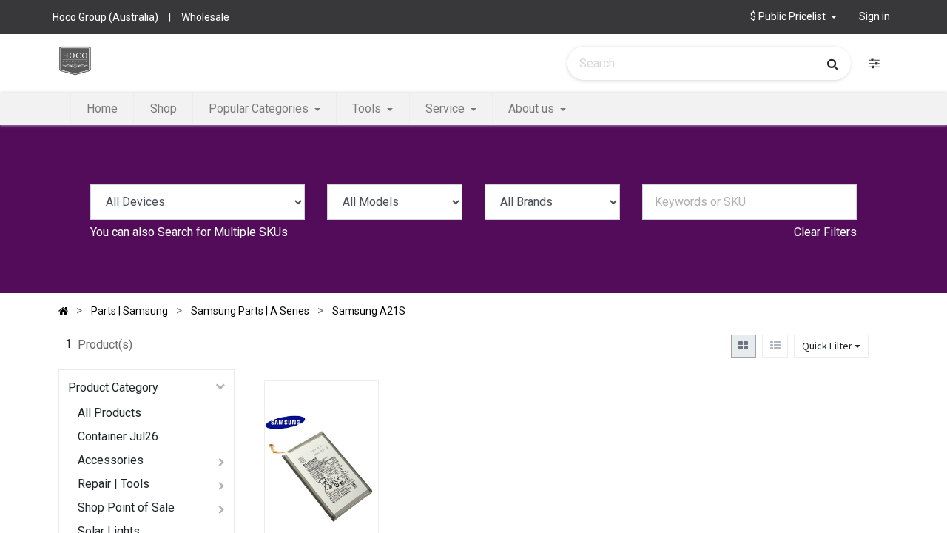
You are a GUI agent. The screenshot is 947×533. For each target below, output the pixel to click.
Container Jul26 (118, 436)
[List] (775, 346)
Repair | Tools (113, 484)
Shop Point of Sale (126, 507)
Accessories (111, 460)
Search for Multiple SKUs (223, 232)
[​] (874, 63)
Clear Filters (825, 232)
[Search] (832, 64)
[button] (353, 453)
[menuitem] (102, 109)
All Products (109, 413)
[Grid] (743, 346)
